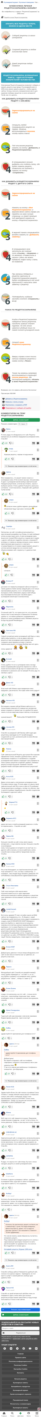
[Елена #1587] (3, 948)
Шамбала (9, 1174)
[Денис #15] (3, 684)
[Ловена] (3, 750)
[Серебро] (3, 527)
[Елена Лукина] (3, 989)
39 (6, 653)
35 (9, 459)
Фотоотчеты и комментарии (20, 1404)
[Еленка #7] (3, 582)
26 (6, 625)
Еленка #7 (9, 581)
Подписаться (20, 1333)
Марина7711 (13, 802)
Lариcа (11, 1044)
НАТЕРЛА (9, 1156)
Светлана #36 (11, 630)
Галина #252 (10, 864)
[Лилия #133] (3, 1088)
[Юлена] (3, 1114)
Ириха (8, 429)
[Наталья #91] (3, 702)
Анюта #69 (9, 1266)
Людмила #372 (11, 818)
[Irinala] (6, 450)
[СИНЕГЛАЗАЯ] (3, 910)
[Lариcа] (6, 1045)
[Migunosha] (3, 608)
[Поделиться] (39, 1409)
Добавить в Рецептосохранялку (16, 399)
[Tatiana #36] (3, 837)
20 (6, 830)
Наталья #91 (10, 700)
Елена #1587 (10, 947)
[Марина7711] (6, 803)
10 (6, 1304)
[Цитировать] (34, 443)
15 (9, 812)
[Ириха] (3, 430)
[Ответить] (38, 443)
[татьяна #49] (3, 728)
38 (6, 601)
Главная (21, 1354)
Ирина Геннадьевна (13, 1010)
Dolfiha (8, 1028)
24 (6, 695)
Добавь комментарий (20, 420)
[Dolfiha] (3, 1029)
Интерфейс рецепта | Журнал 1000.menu (18, 1249)
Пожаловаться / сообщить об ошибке (18, 408)
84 (6, 559)
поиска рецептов (20, 377)
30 (6, 721)
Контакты (20, 1373)
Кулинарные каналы (20, 1408)
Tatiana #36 (9, 836)
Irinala (11, 449)
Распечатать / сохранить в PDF (16, 405)
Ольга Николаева (12, 885)
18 (6, 858)
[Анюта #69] (3, 1267)
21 (9, 513)
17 (6, 904)
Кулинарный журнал (20, 1390)
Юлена (8, 1112)
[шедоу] (6, 501)
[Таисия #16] (3, 1289)
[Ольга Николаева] (3, 887)
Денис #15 (9, 682)
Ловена (8, 749)
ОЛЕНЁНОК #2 (11, 1132)
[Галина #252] (3, 865)
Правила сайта (20, 1357)
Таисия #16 (10, 1288)
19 (6, 961)
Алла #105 (9, 776)
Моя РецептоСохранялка (22, 209)
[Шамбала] (3, 1175)
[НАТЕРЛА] (3, 1157)
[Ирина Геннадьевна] (3, 1011)
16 (6, 1004)
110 (6, 494)
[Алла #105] (3, 778)
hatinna (8, 472)
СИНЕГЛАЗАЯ (11, 909)
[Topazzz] (3, 968)
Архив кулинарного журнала (20, 1394)
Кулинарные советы (20, 1382)
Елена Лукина (11, 988)
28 (6, 743)
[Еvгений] (3, 660)
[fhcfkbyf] (3, 1195)
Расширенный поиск (20, 1400)
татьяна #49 (10, 727)
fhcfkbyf (8, 1193)
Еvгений (9, 659)
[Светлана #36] (3, 632)
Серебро (9, 526)
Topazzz (9, 967)
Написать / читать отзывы (14, 402)
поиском (31, 131)
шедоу (11, 500)
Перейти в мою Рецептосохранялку (15, 17)
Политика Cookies (20, 1365)
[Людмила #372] (3, 819)
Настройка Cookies (20, 1369)
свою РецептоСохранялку (21, 343)
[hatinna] (3, 473)
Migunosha (9, 607)
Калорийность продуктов (20, 1386)
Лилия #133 (10, 1087)
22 (6, 983)
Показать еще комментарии (21, 1309)
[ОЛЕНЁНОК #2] (3, 1133)
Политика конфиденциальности (20, 1361)
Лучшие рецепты (20, 1379)
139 (6, 443)
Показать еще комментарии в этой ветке (22, 466)
